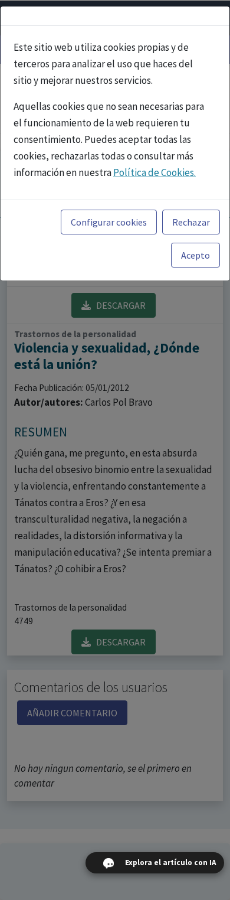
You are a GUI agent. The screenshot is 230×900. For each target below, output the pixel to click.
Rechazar (191, 222)
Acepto (195, 255)
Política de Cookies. (154, 172)
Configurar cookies (109, 222)
